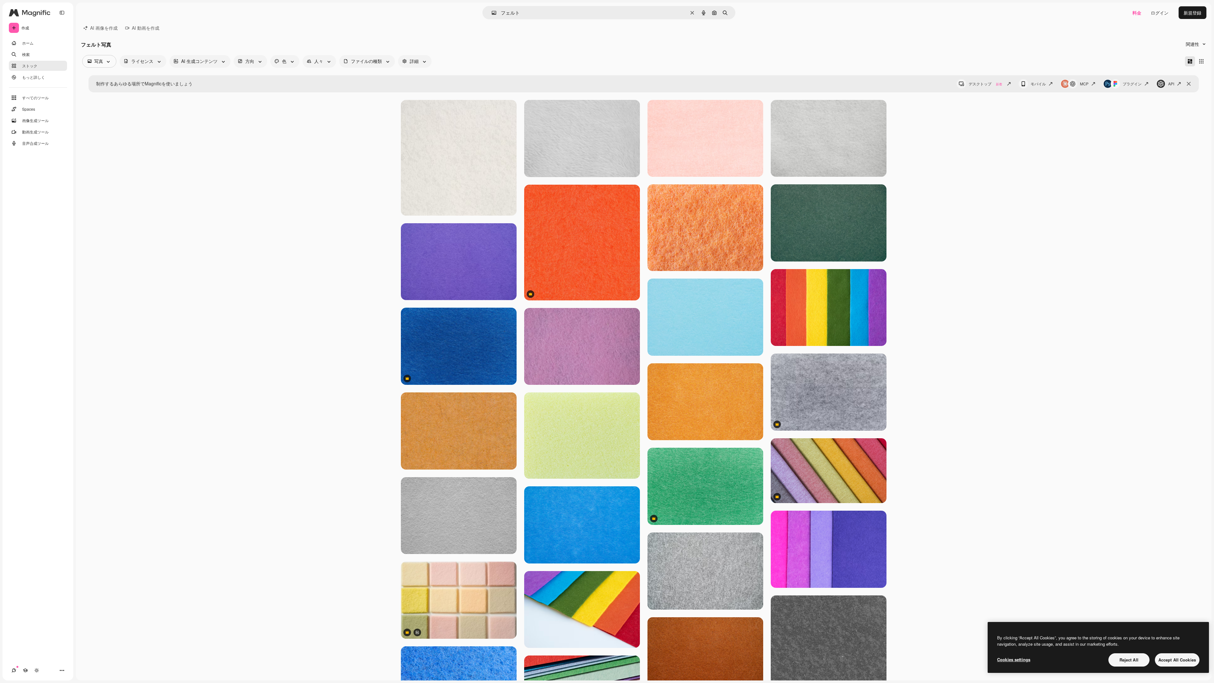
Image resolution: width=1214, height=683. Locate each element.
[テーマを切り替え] (37, 670)
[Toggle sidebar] (62, 13)
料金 (1136, 12)
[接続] (14, 670)
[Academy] (25, 670)
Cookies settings (1013, 659)
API (1171, 83)
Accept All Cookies (1177, 660)
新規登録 (1192, 12)
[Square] (1201, 61)
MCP (1084, 83)
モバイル (1038, 83)
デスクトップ (985, 83)
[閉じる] (1188, 83)
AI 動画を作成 (145, 28)
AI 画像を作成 (104, 28)
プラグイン (1132, 83)
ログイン (1159, 12)
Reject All (1128, 660)
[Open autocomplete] (491, 12)
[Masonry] (1190, 61)
